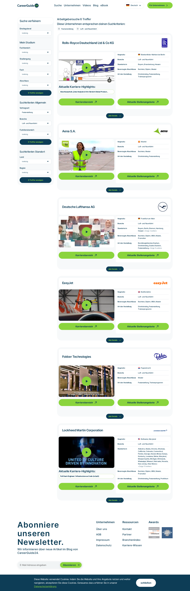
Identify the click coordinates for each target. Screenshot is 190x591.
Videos (87, 5)
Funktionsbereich (27, 130)
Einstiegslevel (25, 28)
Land (22, 157)
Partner (127, 534)
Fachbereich (25, 48)
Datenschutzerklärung (45, 586)
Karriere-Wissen (132, 545)
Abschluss (24, 81)
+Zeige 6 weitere (155, 248)
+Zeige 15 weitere (144, 466)
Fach (22, 70)
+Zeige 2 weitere (150, 231)
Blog (95, 5)
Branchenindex (131, 539)
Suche (58, 5)
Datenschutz (104, 545)
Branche (23, 119)
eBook (104, 5)
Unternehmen (72, 5)
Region (22, 168)
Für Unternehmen (157, 5)
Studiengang (25, 59)
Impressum (103, 539)
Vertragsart (24, 108)
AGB (98, 534)
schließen (146, 582)
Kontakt (127, 529)
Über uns (101, 529)
